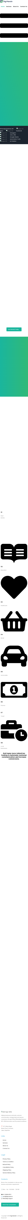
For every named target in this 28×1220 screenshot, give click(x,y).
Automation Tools (15, 139)
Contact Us (23, 6)
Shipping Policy (7, 1170)
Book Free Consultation (9, 1204)
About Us (16, 6)
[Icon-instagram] (11, 1210)
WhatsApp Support (8, 1198)
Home (3, 6)
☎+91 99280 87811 (6, 1194)
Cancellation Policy (8, 1167)
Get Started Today (13, 329)
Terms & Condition (8, 1161)
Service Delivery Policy (9, 1173)
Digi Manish (13, 1216)
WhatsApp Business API (6, 129)
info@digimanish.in (8, 1196)
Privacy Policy (6, 1159)
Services (8, 6)
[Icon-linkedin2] (7, 1210)
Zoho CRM (13, 135)
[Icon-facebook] (3, 1210)
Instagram (13, 133)
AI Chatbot (13, 141)
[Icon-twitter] (16, 1210)
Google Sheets (14, 137)
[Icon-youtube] (20, 1210)
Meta (1, 131)
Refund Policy (6, 1164)
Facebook (19, 131)
